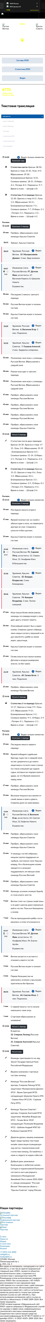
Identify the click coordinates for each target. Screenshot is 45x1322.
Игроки (3, 1249)
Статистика (5, 1244)
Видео (22, 78)
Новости (4, 1239)
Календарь (5, 1246)
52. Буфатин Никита (27, 822)
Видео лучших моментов (32, 157)
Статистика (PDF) (22, 69)
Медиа (3, 1241)
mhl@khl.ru (5, 1254)
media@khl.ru (6, 1257)
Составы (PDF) (22, 60)
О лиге (3, 1237)
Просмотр (22, 3)
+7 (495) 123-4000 (8, 1252)
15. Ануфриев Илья (27, 559)
